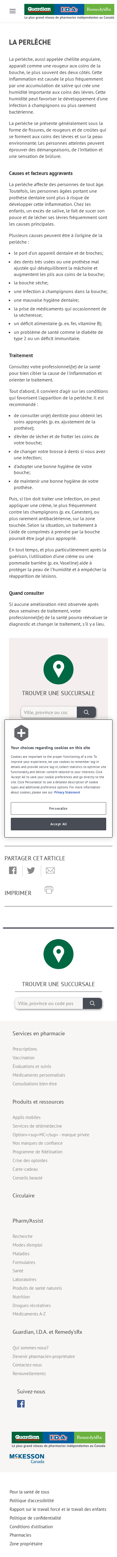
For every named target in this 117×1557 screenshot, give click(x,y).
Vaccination (23, 1057)
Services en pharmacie (39, 1033)
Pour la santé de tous (29, 1492)
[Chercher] (86, 712)
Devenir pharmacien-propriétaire (44, 1356)
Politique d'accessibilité (32, 1500)
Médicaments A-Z (29, 1314)
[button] (12, 870)
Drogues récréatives (32, 1305)
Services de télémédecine (37, 1126)
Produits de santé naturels (37, 1288)
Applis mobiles (26, 1117)
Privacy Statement (67, 792)
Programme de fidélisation (37, 1152)
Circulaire (23, 1195)
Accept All (58, 824)
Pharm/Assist (28, 1220)
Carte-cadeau (25, 1169)
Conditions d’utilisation (31, 1526)
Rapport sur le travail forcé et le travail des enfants (58, 1509)
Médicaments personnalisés (39, 1075)
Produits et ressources (38, 1101)
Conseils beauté (28, 1178)
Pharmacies (20, 1535)
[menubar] (21, 1403)
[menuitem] (21, 1403)
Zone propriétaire (26, 1544)
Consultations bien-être (35, 1084)
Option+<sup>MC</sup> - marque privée (51, 1134)
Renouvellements (29, 1373)
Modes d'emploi (27, 1245)
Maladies (21, 1253)
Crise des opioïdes (30, 1160)
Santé (18, 1271)
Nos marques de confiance (38, 1143)
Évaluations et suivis (32, 1066)
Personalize (58, 808)
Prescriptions (25, 1049)
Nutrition (21, 1297)
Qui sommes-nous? (31, 1348)
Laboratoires (24, 1279)
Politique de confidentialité (35, 1518)
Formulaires (24, 1262)
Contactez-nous (27, 1365)
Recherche (23, 1236)
